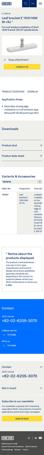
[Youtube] (40, 438)
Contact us (22, 67)
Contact (6, 366)
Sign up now (21, 419)
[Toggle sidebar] (33, 3)
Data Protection (31, 446)
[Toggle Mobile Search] (25, 3)
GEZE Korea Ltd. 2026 (9, 444)
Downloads (34, 91)
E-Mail (9, 285)
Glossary (17, 450)
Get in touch (9, 388)
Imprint (25, 450)
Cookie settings (7, 450)
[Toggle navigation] (40, 3)
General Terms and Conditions (12, 446)
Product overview (13, 91)
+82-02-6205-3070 (19, 320)
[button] (29, 438)
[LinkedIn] (36, 438)
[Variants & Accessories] (22, 182)
